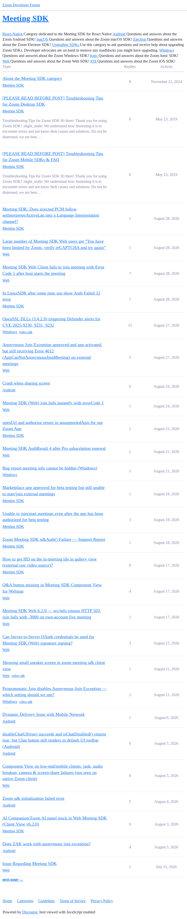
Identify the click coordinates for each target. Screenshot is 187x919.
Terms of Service (73, 901)
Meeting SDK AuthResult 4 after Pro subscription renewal (54, 448)
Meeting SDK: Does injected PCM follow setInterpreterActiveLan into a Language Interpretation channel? (50, 215)
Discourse (29, 912)
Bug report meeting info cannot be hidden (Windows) (49, 468)
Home (7, 901)
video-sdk (25, 332)
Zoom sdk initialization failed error (33, 798)
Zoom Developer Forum (21, 5)
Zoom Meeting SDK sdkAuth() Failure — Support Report (53, 539)
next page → (12, 879)
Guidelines (46, 901)
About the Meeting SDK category (32, 78)
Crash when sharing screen (26, 383)
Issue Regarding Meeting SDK (29, 863)
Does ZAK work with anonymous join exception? (46, 843)
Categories (25, 901)
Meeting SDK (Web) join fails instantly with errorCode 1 (53, 402)
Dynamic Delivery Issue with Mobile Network (43, 714)
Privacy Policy (102, 901)
